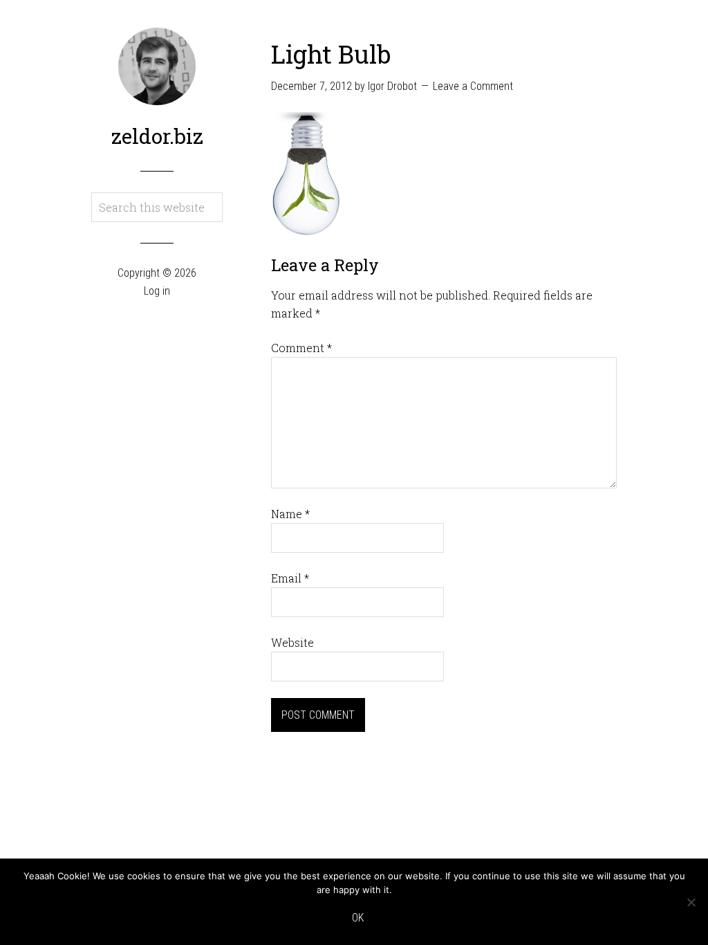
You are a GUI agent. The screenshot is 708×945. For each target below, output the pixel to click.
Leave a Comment (473, 86)
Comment (301, 347)
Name (290, 513)
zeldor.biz (157, 135)
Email (290, 578)
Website (292, 642)
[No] (691, 902)
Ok (358, 917)
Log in (157, 290)
